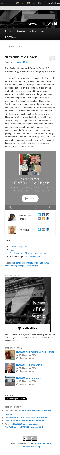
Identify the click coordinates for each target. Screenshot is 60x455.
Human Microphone (18, 246)
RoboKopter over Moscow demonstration (28, 253)
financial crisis (32, 262)
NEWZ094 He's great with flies (30, 364)
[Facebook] (43, 215)
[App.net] (47, 215)
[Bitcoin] (43, 219)
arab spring (16, 262)
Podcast (8, 30)
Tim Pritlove (10, 427)
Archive (33, 30)
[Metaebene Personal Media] (43, 230)
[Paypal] (47, 219)
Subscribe (21, 30)
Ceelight (8, 420)
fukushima (44, 262)
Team (42, 30)
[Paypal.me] (47, 230)
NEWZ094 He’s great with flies (30, 420)
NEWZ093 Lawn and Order (28, 377)
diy (23, 262)
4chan (12, 249)
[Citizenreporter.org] (38, 219)
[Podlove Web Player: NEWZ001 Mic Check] (30, 180)
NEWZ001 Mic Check (21, 57)
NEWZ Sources (11, 37)
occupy (21, 265)
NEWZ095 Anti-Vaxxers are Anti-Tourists (35, 351)
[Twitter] (38, 215)
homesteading (11, 265)
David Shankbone (32, 256)
